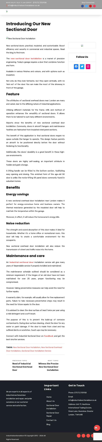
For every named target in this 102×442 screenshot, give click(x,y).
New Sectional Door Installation (26, 347)
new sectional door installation (26, 59)
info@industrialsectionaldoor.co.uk (24, 5)
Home (48, 397)
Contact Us (51, 420)
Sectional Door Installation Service (36, 351)
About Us (50, 401)
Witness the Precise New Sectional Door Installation (48, 366)
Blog (48, 424)
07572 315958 (40, 3)
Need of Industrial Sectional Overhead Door (22, 366)
